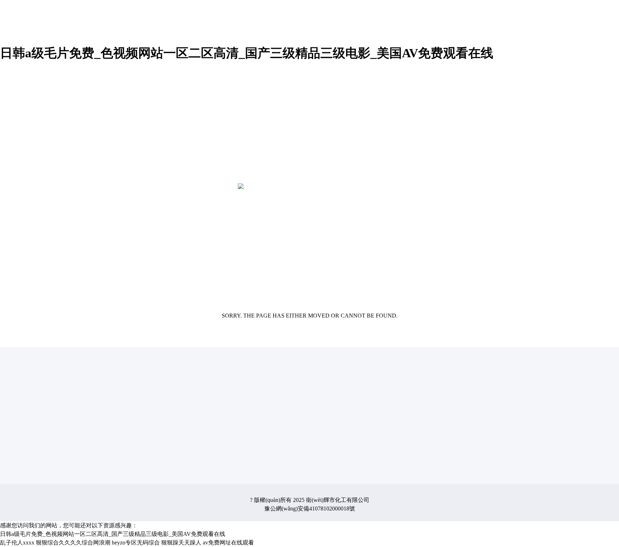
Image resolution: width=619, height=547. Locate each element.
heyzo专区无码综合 (136, 542)
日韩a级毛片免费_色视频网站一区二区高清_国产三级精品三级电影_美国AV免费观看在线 (246, 53)
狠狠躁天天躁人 (181, 542)
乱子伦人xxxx (17, 542)
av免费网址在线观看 (228, 542)
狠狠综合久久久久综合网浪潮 (73, 542)
